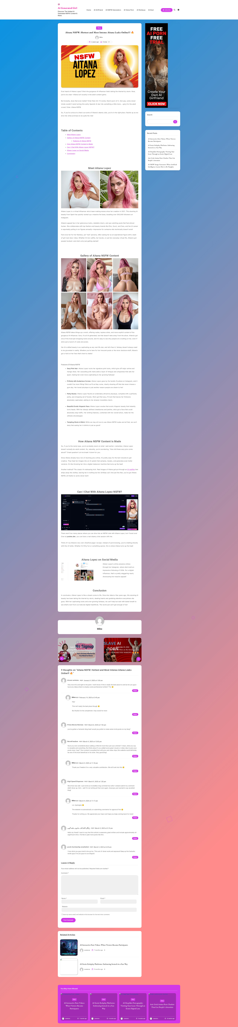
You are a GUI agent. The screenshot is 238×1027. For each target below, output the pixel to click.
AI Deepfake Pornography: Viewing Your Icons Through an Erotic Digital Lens (161, 153)
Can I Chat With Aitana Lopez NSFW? (80, 147)
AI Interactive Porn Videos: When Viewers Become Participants (104, 945)
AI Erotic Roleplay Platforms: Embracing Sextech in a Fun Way (104, 964)
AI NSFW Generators (113, 10)
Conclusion (71, 153)
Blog (99, 28)
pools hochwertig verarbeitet (78, 847)
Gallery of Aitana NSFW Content (78, 138)
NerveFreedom (72, 741)
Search (149, 115)
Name (64, 898)
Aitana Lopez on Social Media (78, 150)
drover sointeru (73, 680)
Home (89, 10)
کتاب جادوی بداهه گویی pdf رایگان (78, 828)
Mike (101, 37)
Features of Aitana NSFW (82, 141)
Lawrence (87, 950)
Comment (65, 873)
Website (64, 906)
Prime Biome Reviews (75, 725)
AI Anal (151, 10)
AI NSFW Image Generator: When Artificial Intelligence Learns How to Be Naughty (162, 165)
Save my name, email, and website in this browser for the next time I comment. (86, 914)
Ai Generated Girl (67, 8)
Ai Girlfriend (98, 10)
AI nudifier (131, 469)
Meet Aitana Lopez (74, 135)
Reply (135, 690)
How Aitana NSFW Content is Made (80, 144)
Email (102, 898)
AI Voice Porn (129, 10)
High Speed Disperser (75, 781)
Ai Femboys (141, 10)
